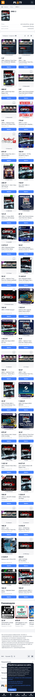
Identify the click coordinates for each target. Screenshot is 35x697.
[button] (4, 695)
